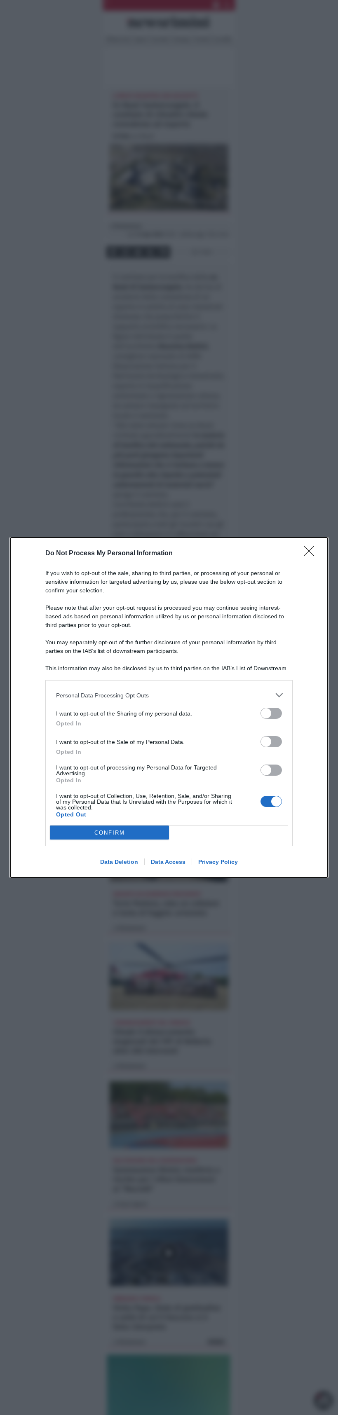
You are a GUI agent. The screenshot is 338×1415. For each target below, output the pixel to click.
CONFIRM (109, 833)
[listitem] (169, 695)
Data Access (168, 861)
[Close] (311, 553)
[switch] (271, 713)
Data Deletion (119, 861)
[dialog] (169, 707)
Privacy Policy (218, 861)
